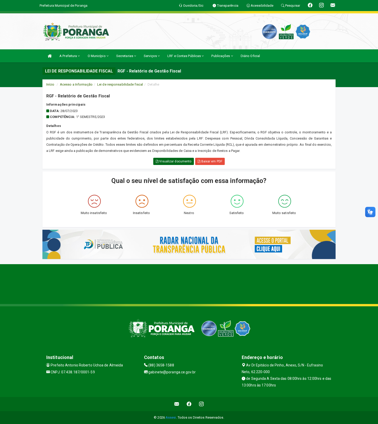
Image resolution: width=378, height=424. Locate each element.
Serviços (151, 56)
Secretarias (125, 56)
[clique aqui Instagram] (201, 404)
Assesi (171, 417)
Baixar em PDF (211, 161)
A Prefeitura (68, 56)
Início (50, 84)
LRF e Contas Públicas (184, 56)
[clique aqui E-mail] (176, 404)
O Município (97, 56)
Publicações (221, 56)
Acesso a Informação (76, 84)
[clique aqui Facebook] (189, 404)
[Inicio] (49, 55)
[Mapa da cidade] (189, 283)
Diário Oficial (250, 56)
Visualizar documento (174, 161)
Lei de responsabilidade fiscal (120, 84)
